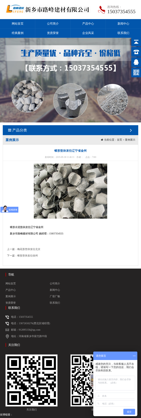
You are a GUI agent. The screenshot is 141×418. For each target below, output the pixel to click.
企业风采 (88, 33)
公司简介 (53, 23)
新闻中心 (123, 23)
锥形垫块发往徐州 (27, 255)
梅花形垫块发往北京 (28, 249)
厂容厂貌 (55, 296)
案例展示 (130, 139)
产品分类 (19, 130)
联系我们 (123, 33)
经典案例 (18, 33)
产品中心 (88, 23)
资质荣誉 (53, 33)
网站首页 (18, 23)
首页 (119, 139)
